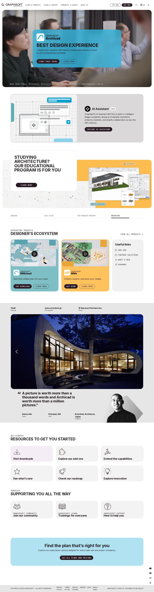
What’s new (124, 259)
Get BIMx (71, 286)
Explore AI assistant (98, 129)
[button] (27, 216)
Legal (89, 587)
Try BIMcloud (23, 286)
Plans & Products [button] (33, 5)
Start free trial (48, 61)
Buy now (127, 5)
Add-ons (122, 250)
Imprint (83, 587)
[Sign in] (148, 5)
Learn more (69, 61)
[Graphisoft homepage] (12, 5)
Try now (115, 5)
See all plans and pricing (76, 558)
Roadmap (122, 264)
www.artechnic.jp (53, 308)
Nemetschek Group (135, 588)
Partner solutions (128, 255)
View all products (131, 234)
